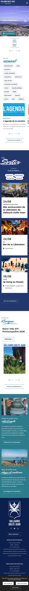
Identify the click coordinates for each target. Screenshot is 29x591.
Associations (7, 77)
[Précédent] (11, 133)
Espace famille (14, 45)
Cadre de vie (18, 77)
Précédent (11, 50)
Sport (13, 99)
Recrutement (8, 95)
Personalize (15, 587)
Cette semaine (19, 175)
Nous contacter (14, 534)
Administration (8, 66)
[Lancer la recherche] (25, 21)
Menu (27, 3)
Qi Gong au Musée (13, 282)
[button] (10, 380)
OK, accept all (8, 583)
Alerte (18, 66)
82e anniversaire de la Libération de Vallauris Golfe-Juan (14, 210)
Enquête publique (17, 88)
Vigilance (21, 99)
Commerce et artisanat (10, 84)
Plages (14, 91)
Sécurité (17, 95)
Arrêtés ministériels (9, 73)
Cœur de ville (8, 80)
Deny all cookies (22, 583)
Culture (6, 88)
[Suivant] (17, 133)
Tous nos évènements (9, 301)
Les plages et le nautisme (11, 491)
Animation (7, 69)
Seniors (6, 99)
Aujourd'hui (9, 175)
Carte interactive (9, 33)
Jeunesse (6, 91)
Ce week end (10, 178)
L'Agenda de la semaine (14, 121)
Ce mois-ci (19, 178)
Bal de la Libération (14, 244)
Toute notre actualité (13, 140)
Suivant (17, 50)
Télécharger (8, 339)
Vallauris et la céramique (11, 442)
